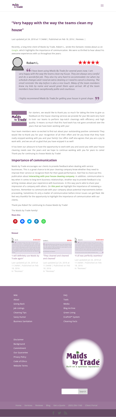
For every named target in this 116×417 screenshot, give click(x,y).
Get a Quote (59, 405)
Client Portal (91, 405)
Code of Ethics (20, 361)
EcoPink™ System (72, 317)
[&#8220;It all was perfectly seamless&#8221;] (89, 246)
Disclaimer (19, 339)
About (16, 299)
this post (55, 186)
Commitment (20, 348)
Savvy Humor (20, 317)
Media (66, 303)
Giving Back (19, 303)
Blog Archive (69, 308)
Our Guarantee (21, 352)
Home (18, 405)
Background (19, 344)
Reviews (80, 39)
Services (28, 405)
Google (15, 50)
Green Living (69, 312)
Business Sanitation (23, 321)
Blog (48, 405)
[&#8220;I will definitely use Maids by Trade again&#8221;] (26, 246)
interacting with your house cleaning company (51, 176)
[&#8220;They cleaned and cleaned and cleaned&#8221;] (57, 246)
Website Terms (21, 365)
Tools (66, 299)
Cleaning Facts (70, 321)
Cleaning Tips (20, 312)
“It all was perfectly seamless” (89, 255)
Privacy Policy (20, 357)
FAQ (65, 295)
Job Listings (19, 308)
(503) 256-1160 (75, 405)
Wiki (16, 295)
